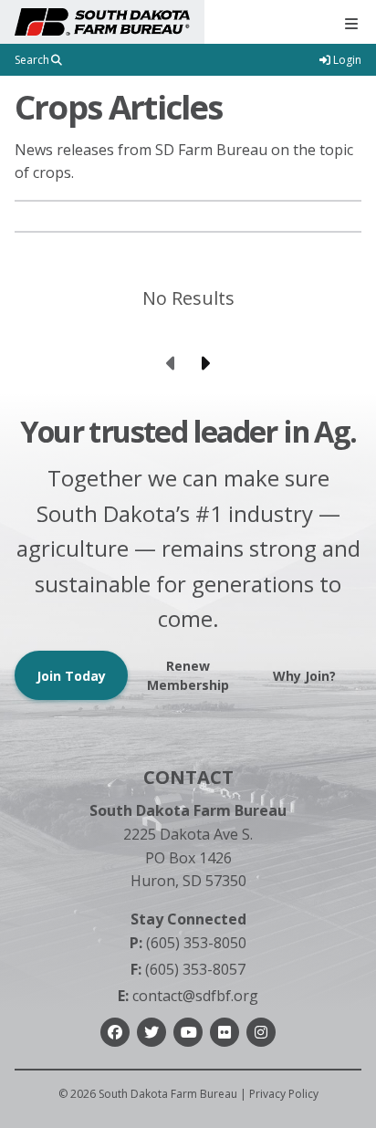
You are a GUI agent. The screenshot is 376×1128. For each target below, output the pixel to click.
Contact (188, 777)
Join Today (71, 675)
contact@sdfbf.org (188, 996)
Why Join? (304, 675)
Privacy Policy (284, 1094)
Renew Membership (188, 675)
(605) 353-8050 (188, 943)
